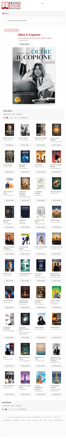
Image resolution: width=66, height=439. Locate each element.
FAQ (40, 420)
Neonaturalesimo (55, 327)
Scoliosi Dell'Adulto (8, 385)
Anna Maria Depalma (25, 360)
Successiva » (23, 117)
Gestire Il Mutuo (39, 327)
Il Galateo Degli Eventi (25, 273)
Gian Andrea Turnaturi (25, 250)
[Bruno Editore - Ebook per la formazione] (11, 5)
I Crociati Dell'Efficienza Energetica (39, 387)
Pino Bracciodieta (56, 277)
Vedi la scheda (24, 44)
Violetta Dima (23, 389)
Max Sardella (7, 275)
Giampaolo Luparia (40, 223)
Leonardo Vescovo (56, 248)
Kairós (5, 357)
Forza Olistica (38, 165)
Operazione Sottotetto (41, 138)
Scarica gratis (9, 145)
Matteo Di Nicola (40, 166)
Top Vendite (19, 114)
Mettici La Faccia (8, 138)
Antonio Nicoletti (8, 250)
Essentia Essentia (56, 329)
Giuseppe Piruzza (56, 362)
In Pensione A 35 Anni (56, 247)
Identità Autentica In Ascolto (24, 358)
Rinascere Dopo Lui (55, 191)
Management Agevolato (22, 165)
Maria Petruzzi (8, 387)
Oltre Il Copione (29, 34)
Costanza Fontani (23, 40)
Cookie (29, 420)
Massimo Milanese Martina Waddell (55, 390)
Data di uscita (7, 114)
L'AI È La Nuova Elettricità (54, 139)
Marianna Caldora (40, 329)
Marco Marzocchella (25, 197)
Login (42, 3)
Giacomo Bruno (8, 140)
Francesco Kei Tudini (57, 141)
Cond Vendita (16, 420)
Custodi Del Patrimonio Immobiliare (22, 193)
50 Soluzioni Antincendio (6, 328)
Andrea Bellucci (24, 168)
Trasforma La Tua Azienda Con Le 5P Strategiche (55, 358)
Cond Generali (7, 420)
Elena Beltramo (39, 248)
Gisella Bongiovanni (56, 168)
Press (45, 420)
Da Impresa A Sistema (7, 221)
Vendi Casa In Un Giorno (8, 192)
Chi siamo (34, 420)
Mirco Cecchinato (8, 195)
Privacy (23, 420)
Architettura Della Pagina (39, 221)
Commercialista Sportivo (23, 247)
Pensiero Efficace (8, 300)
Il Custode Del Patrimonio (39, 301)
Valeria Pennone (24, 275)
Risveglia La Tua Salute (39, 358)
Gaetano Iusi (39, 195)
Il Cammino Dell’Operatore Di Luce (24, 329)
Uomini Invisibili (7, 165)
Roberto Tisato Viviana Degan (54, 303)
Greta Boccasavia (40, 360)
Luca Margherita (8, 223)
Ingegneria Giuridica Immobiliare (8, 247)
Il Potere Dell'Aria (55, 300)
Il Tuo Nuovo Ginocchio (38, 274)
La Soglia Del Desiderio (38, 192)
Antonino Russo (8, 302)
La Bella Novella (54, 220)
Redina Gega (23, 304)
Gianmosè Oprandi (40, 277)
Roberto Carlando (40, 140)
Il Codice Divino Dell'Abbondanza (23, 301)
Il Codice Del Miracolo (41, 247)
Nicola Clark (55, 193)
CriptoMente (22, 220)
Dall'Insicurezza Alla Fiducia (24, 386)
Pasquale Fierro (8, 166)
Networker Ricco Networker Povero (55, 274)
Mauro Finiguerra (40, 304)
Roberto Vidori (39, 391)
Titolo (13, 114)
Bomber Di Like (7, 273)
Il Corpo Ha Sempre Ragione (56, 165)
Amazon (51, 420)
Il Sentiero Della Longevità (54, 386)
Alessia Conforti (8, 359)
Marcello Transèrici (56, 222)
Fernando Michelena (9, 330)
